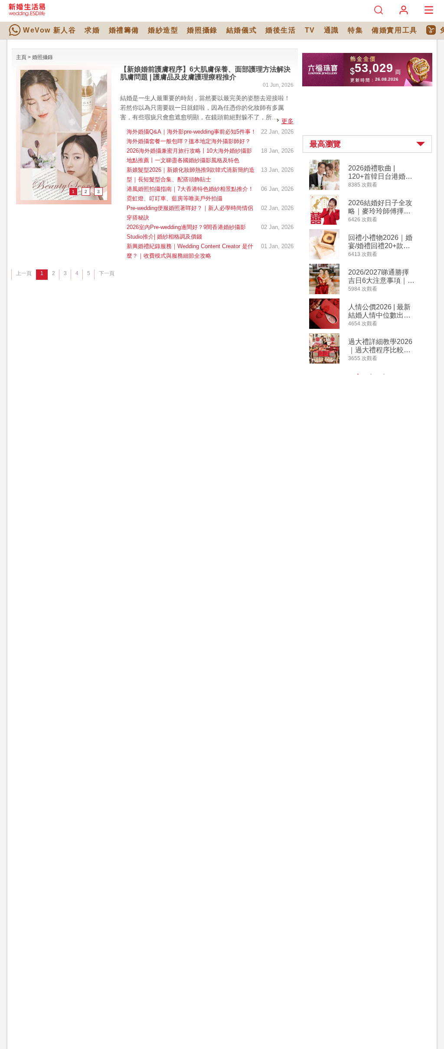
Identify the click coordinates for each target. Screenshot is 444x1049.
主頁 (21, 57)
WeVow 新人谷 (49, 30)
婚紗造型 (163, 30)
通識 (331, 30)
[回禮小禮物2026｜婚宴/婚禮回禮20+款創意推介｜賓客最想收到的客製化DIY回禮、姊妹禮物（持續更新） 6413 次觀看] (324, 258)
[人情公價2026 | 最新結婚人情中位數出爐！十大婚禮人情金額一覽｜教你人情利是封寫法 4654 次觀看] (324, 327)
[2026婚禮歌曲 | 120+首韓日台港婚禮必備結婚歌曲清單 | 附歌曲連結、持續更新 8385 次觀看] (324, 188)
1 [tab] (358, 374)
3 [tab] (384, 374)
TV (310, 30)
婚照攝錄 (202, 30)
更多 (287, 121)
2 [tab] (371, 374)
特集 (355, 30)
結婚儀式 (241, 30)
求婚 (92, 30)
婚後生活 (280, 30)
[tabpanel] (374, 262)
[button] (367, 144)
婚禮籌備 (124, 30)
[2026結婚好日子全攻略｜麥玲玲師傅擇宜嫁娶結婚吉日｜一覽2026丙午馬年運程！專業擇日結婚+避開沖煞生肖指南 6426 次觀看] (324, 223)
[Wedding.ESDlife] (27, 14)
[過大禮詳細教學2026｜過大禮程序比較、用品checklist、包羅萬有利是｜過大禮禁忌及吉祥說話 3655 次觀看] (324, 362)
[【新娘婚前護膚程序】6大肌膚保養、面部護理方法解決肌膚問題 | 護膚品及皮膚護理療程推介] (63, 198)
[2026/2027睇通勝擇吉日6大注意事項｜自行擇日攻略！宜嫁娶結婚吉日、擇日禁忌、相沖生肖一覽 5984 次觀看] (324, 292)
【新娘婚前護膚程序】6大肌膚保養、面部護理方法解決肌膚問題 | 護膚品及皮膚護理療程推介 (205, 73)
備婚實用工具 (395, 30)
